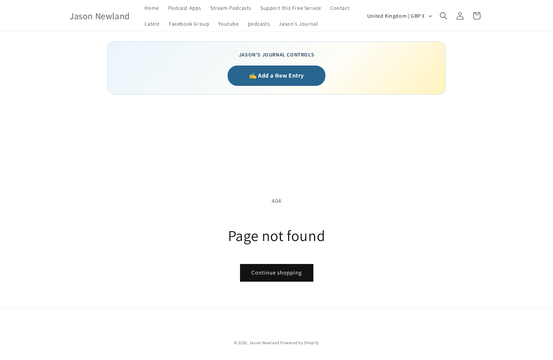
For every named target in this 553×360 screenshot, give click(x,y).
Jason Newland (264, 342)
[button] (443, 16)
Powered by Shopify (299, 342)
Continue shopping (276, 272)
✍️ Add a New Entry (276, 75)
